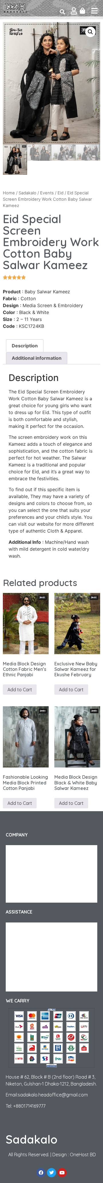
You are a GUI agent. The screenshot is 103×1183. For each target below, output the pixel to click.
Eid (61, 193)
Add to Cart (19, 689)
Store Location (25, 985)
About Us (19, 851)
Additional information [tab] (37, 358)
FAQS (16, 951)
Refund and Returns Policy (35, 939)
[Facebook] (40, 1172)
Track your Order (27, 862)
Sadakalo (27, 193)
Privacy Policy (23, 885)
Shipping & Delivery (29, 928)
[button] (90, 32)
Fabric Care (21, 962)
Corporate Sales (26, 874)
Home (9, 193)
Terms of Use (23, 897)
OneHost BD (83, 1154)
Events (47, 193)
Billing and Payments (30, 974)
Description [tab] (25, 346)
